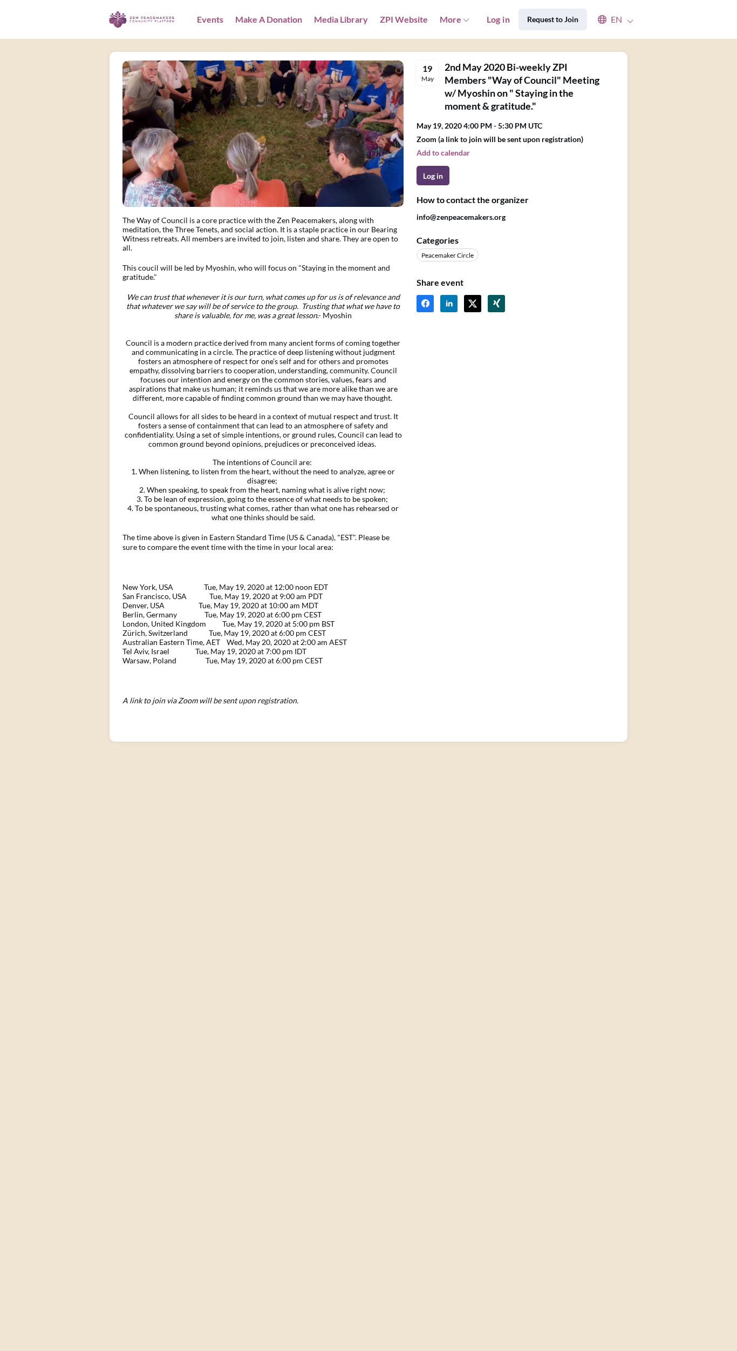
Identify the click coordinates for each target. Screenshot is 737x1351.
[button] (610, 19)
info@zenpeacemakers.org (461, 216)
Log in (498, 19)
